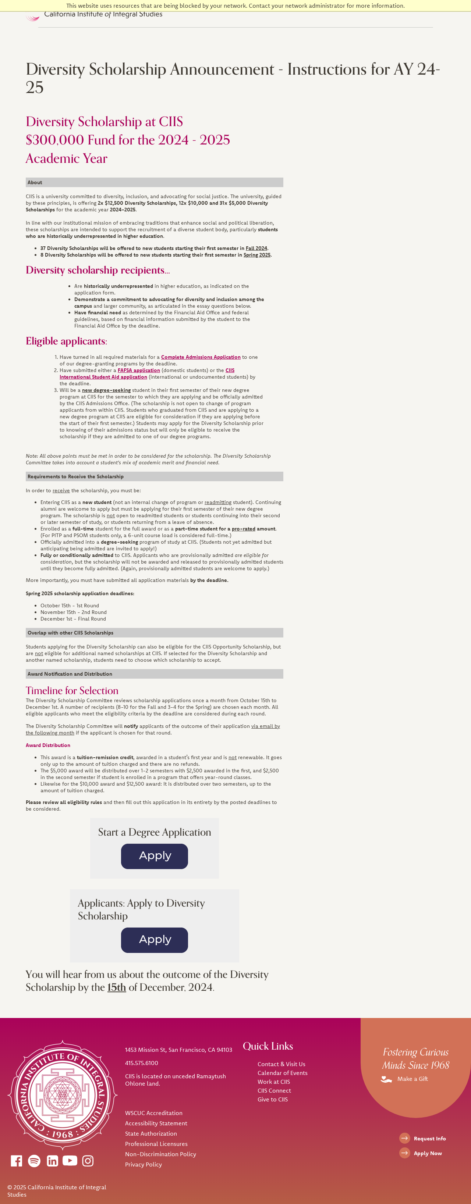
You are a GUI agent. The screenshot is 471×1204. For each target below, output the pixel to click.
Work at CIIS (274, 1081)
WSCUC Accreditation (154, 1113)
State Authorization (151, 1133)
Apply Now (428, 1153)
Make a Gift (412, 1078)
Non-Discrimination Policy (160, 1154)
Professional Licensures (156, 1143)
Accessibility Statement (156, 1123)
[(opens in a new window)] (16, 1160)
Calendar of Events (283, 1072)
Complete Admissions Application (201, 357)
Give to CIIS (273, 1099)
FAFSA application (139, 370)
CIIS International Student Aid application (147, 373)
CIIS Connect (274, 1090)
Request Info (430, 1138)
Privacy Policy (143, 1164)
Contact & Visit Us (281, 1064)
